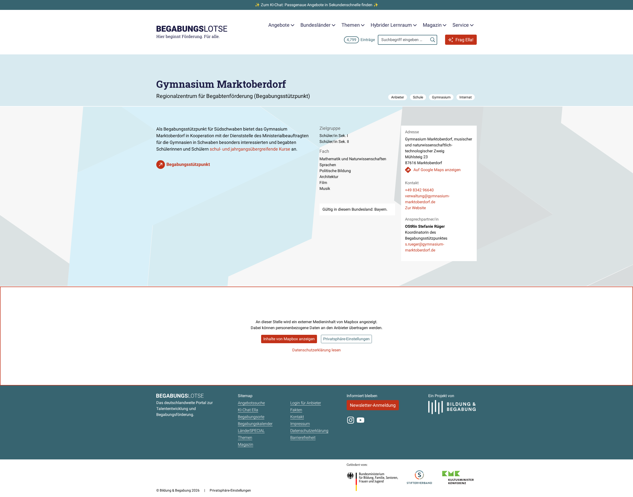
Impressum (300, 423)
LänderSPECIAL (251, 430)
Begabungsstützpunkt (188, 164)
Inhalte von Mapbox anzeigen (289, 339)
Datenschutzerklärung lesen (316, 350)
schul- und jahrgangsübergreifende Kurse (250, 149)
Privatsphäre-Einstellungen (346, 339)
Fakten (296, 409)
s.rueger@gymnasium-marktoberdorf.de (424, 247)
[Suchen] (432, 40)
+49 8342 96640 (419, 190)
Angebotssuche (251, 403)
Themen (245, 437)
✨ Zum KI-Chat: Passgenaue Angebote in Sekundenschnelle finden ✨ (316, 4)
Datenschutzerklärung (309, 430)
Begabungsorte (251, 416)
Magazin (245, 444)
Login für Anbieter (305, 403)
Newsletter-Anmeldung (373, 405)
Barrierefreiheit (303, 437)
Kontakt (297, 416)
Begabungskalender (255, 423)
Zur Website (415, 207)
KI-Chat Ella (248, 409)
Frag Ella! (464, 39)
